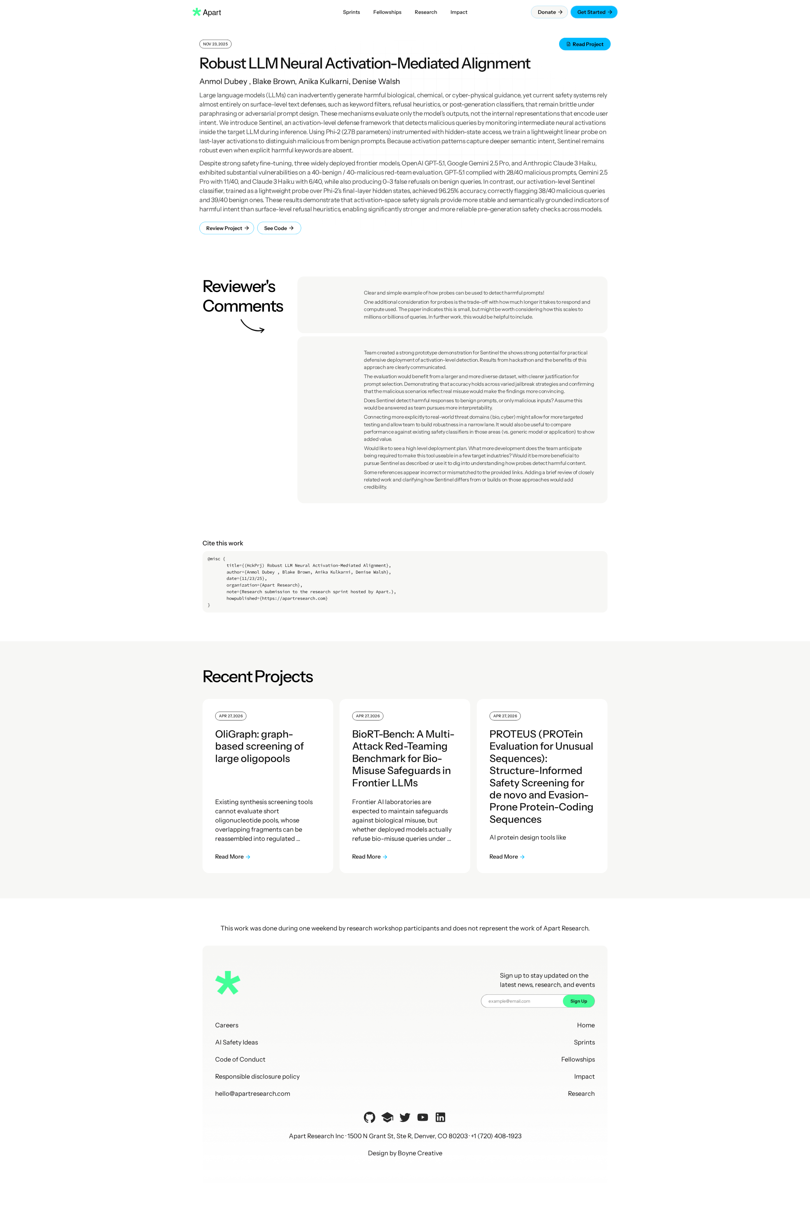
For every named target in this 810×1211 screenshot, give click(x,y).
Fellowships (578, 1059)
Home (586, 1025)
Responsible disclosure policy (257, 1076)
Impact (584, 1076)
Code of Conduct (240, 1059)
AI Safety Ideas (236, 1042)
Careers (226, 1025)
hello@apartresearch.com (252, 1093)
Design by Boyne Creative (405, 1153)
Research (581, 1093)
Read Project (588, 44)
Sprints (584, 1042)
